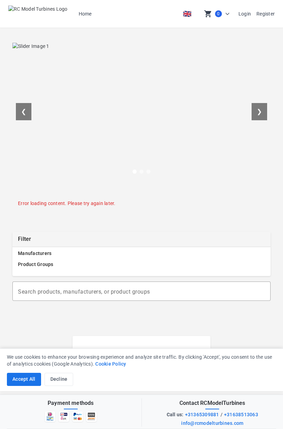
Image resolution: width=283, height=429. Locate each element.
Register (265, 14)
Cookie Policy (110, 364)
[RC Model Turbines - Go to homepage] (38, 14)
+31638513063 (241, 414)
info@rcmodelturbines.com (212, 423)
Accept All (24, 379)
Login (244, 14)
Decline (59, 379)
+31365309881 (202, 414)
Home (85, 14)
